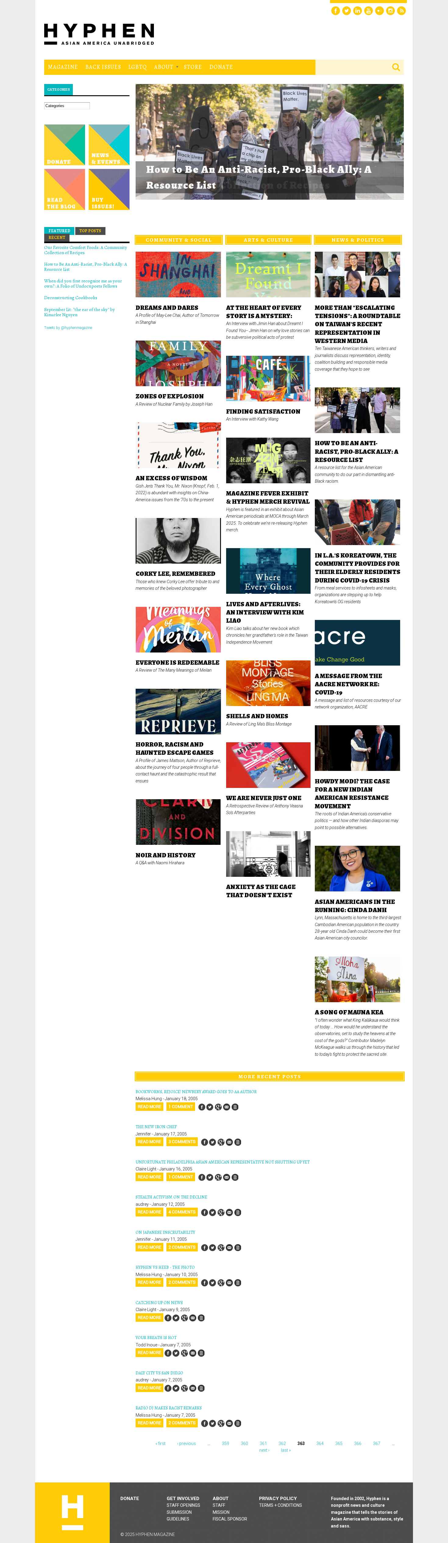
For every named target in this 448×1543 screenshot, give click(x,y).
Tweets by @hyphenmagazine (68, 328)
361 (263, 1443)
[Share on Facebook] (201, 1107)
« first (160, 1443)
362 (282, 1443)
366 (357, 1443)
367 (376, 1443)
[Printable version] (234, 1107)
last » (286, 1450)
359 (225, 1443)
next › (264, 1450)
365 (339, 1443)
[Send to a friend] (226, 1107)
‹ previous (186, 1443)
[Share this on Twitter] (210, 1107)
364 (320, 1443)
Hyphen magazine (72, 1512)
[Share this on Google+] (218, 1107)
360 (244, 1443)
